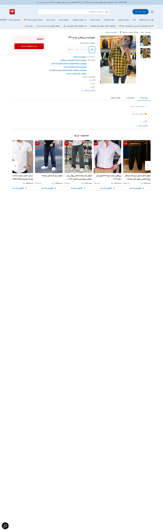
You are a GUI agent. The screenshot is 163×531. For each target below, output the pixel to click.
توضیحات (144, 98)
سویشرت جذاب (80, 67)
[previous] (148, 165)
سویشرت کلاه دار (55, 70)
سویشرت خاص (69, 63)
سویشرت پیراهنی (67, 60)
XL (77, 50)
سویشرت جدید (57, 63)
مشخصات (130, 98)
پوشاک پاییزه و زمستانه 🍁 (129, 32)
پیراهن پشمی (81, 73)
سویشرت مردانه (111, 32)
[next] (15, 165)
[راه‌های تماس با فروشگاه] (5, 525)
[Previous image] (101, 59)
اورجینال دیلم (146, 32)
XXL (69, 50)
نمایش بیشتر (143, 126)
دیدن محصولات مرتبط (29, 46)
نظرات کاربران (115, 98)
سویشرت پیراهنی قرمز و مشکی (74, 70)
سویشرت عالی (68, 67)
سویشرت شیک (81, 63)
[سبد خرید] (152, 11)
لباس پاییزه (71, 73)
